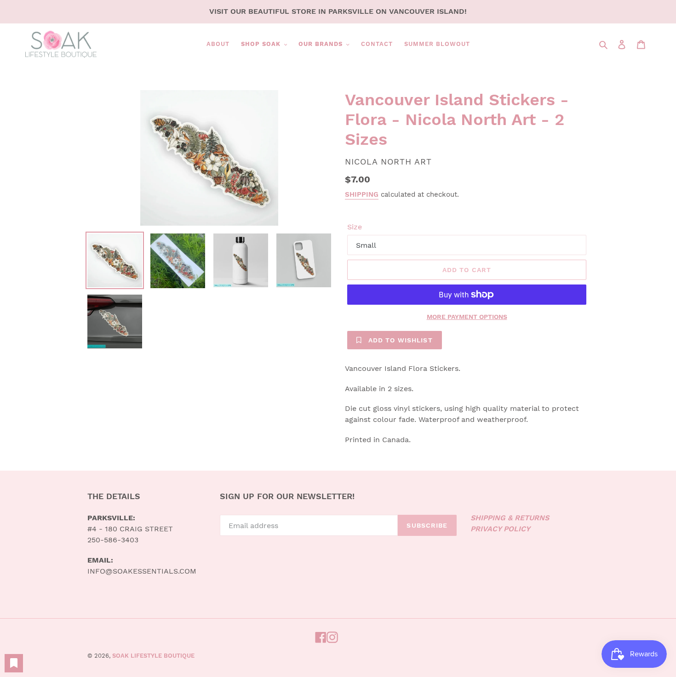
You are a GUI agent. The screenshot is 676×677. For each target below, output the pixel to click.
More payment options (467, 316)
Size (354, 226)
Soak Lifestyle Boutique (153, 655)
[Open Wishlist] (14, 663)
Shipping (361, 194)
